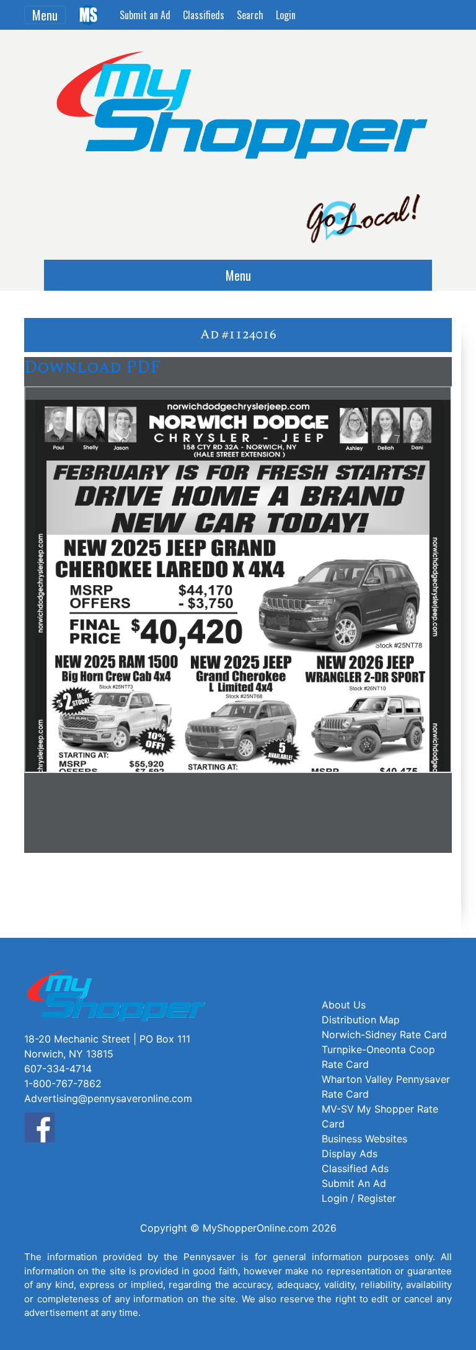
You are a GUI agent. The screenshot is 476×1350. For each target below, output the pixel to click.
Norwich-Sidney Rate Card (384, 1034)
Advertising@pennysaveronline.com (108, 1098)
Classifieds (203, 14)
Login (286, 14)
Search (250, 14)
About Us (344, 1005)
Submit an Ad (145, 14)
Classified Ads (355, 1168)
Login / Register (359, 1198)
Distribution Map (361, 1019)
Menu (45, 15)
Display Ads (349, 1153)
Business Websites (364, 1138)
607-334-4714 (58, 1068)
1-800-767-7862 (63, 1083)
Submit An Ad (354, 1183)
